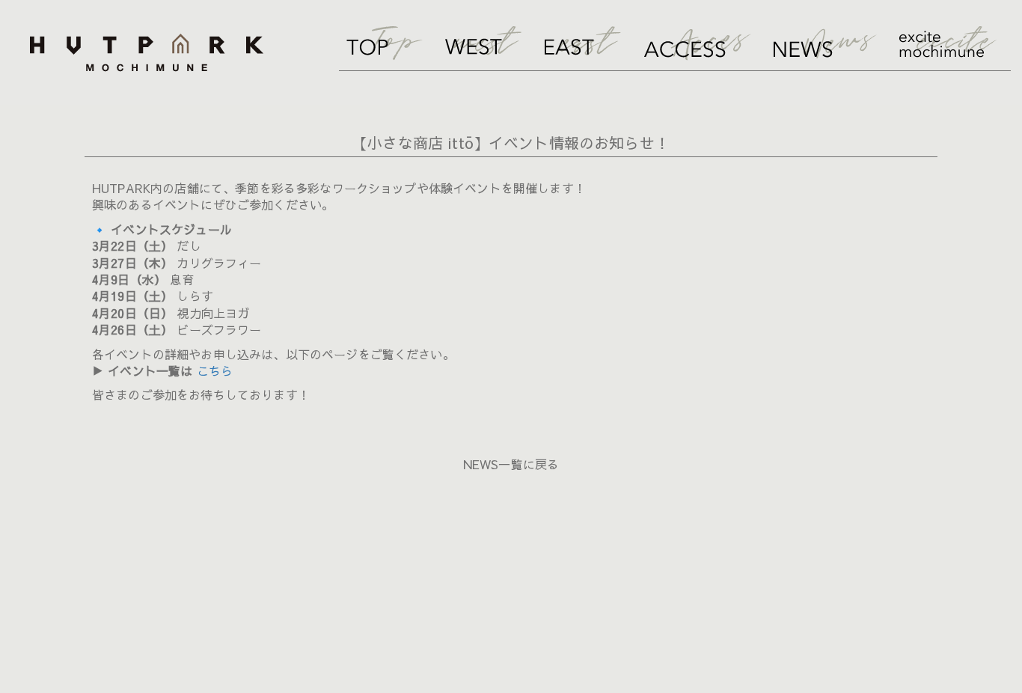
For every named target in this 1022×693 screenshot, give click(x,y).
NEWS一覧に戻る (511, 464)
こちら (215, 370)
